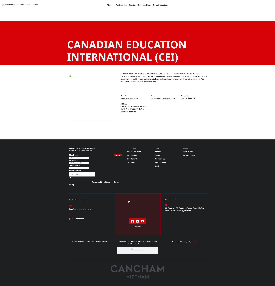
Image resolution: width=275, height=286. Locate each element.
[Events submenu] (135, 5)
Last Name (73, 160)
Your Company (75, 165)
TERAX (195, 242)
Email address (75, 171)
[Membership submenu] (126, 5)
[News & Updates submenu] (167, 5)
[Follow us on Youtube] (143, 221)
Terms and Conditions (101, 182)
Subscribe (118, 155)
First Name (73, 155)
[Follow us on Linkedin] (137, 221)
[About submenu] (112, 5)
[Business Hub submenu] (150, 5)
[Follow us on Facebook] (132, 221)
